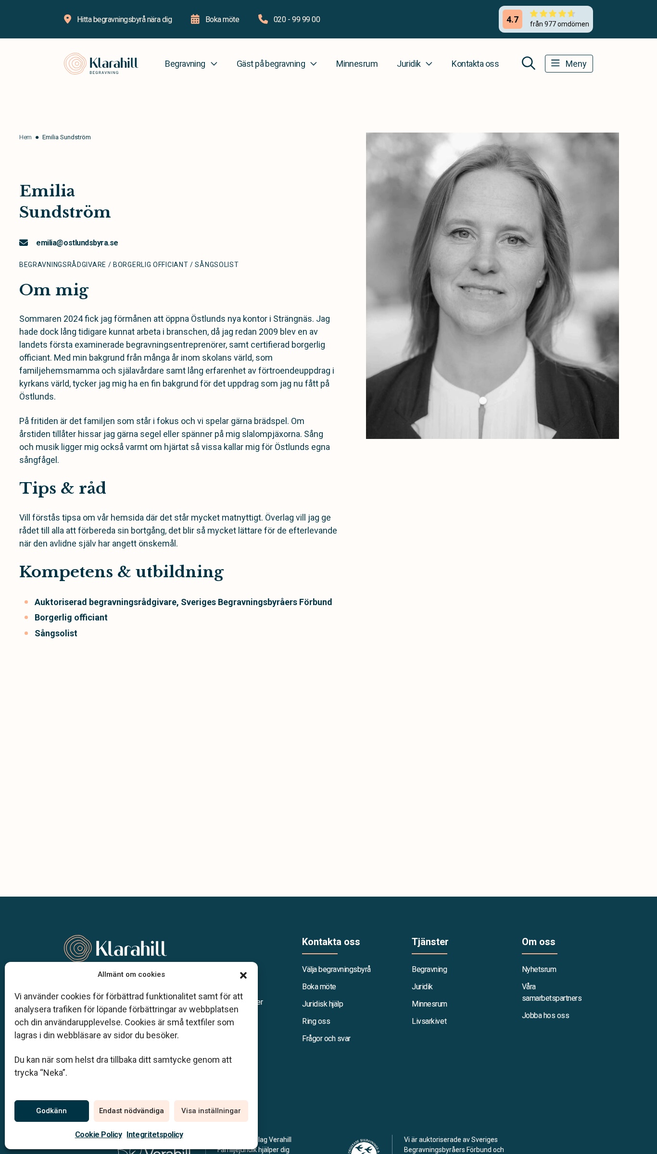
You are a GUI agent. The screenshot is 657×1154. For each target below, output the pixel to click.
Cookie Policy (98, 1134)
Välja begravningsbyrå (336, 969)
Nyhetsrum (539, 969)
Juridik (408, 64)
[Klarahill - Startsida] (164, 948)
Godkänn (51, 1110)
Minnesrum (357, 64)
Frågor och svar (326, 1038)
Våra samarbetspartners (552, 992)
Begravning (185, 64)
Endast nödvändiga (131, 1110)
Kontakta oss (475, 64)
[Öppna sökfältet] (528, 63)
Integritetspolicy (154, 1134)
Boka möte (319, 986)
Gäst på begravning (271, 64)
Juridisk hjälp (322, 1003)
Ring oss (316, 1021)
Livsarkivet (429, 1021)
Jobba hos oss (545, 1015)
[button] (243, 974)
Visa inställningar (211, 1110)
